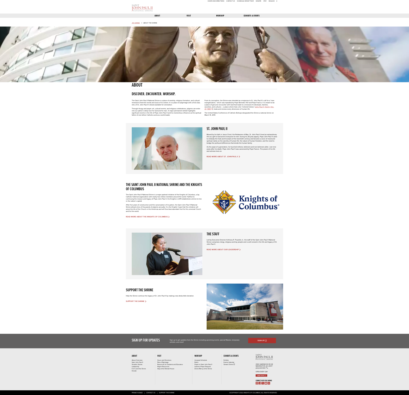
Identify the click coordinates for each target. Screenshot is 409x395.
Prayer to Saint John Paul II (203, 364)
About (157, 15)
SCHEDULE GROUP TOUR (245, 1)
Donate (258, 1)
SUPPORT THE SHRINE (166, 393)
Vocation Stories (137, 364)
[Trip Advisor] (269, 383)
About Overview (137, 360)
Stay (265, 1)
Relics (196, 362)
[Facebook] (260, 383)
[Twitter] (263, 383)
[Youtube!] (266, 383)
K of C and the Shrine (139, 369)
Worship (220, 15)
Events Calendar (229, 362)
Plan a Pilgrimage (162, 362)
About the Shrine (150, 23)
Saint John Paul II (137, 362)
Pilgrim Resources (163, 366)
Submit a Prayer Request (202, 366)
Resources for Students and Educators (170, 364)
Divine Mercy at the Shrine (203, 369)
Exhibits (226, 360)
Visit (189, 15)
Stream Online (228, 364)
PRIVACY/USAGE (137, 393)
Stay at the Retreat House (165, 369)
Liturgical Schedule (200, 360)
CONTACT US (230, 1)
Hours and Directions (216, 1)
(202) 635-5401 (261, 368)
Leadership (135, 366)
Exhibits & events (252, 15)
